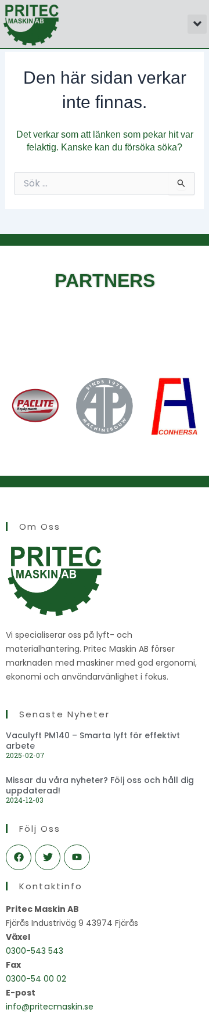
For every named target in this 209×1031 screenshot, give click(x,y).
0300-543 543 (34, 951)
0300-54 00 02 (36, 979)
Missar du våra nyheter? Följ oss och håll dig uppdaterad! (100, 785)
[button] (197, 24)
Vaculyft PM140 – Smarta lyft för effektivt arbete (93, 741)
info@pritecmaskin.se (49, 1006)
